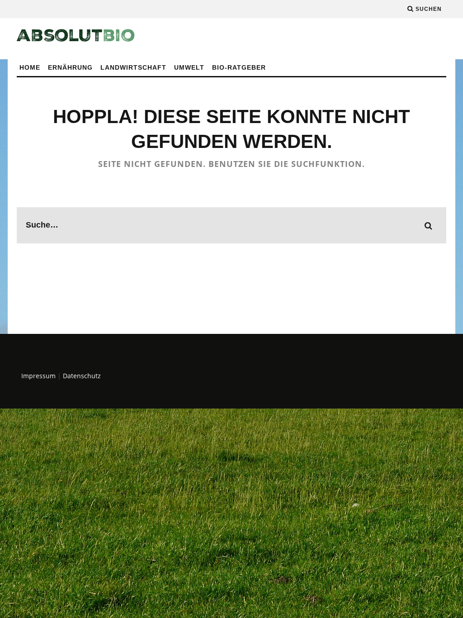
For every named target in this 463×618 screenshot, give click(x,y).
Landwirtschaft (133, 67)
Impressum (38, 375)
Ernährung (70, 67)
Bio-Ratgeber (239, 67)
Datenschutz (82, 375)
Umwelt (189, 67)
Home (29, 67)
